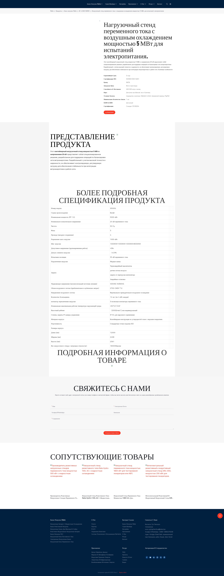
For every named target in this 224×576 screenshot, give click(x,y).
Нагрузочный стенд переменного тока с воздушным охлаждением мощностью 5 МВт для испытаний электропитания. (128, 11)
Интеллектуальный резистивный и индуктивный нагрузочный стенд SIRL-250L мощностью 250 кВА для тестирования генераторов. (160, 497)
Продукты (59, 11)
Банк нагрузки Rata (70, 11)
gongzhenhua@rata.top (157, 529)
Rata (51, 11)
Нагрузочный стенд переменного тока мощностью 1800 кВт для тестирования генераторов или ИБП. (127, 497)
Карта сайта (122, 572)
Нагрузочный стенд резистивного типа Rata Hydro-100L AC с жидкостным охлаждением (95, 497)
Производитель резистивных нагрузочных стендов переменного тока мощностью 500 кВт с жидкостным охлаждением (64, 497)
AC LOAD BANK (84, 11)
